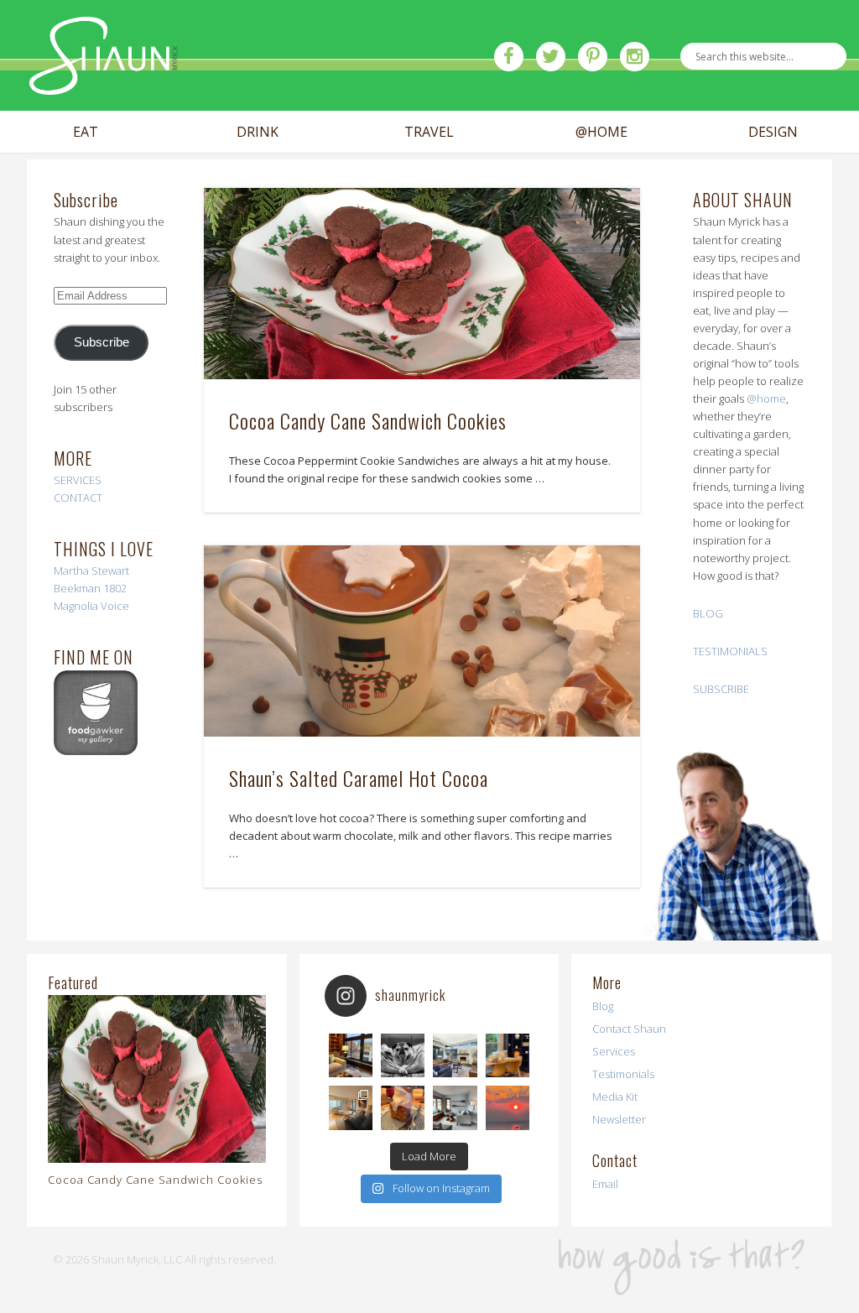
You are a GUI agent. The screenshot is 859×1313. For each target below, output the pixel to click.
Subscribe (101, 342)
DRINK (258, 132)
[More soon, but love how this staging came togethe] (507, 1055)
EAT (85, 132)
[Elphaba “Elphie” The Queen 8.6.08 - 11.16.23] (402, 1055)
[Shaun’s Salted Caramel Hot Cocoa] (422, 641)
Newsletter (619, 1119)
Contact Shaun (629, 1028)
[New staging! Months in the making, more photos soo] (350, 1055)
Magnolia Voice (91, 605)
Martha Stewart (91, 570)
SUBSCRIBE (721, 688)
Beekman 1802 (90, 588)
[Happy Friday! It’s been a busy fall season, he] (454, 1055)
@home (766, 398)
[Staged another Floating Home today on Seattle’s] (454, 1107)
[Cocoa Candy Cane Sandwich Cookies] (422, 283)
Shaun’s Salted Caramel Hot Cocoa (358, 778)
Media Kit (615, 1096)
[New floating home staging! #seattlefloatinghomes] (350, 1107)
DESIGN (773, 132)
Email (605, 1183)
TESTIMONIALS (730, 651)
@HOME (601, 132)
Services (613, 1051)
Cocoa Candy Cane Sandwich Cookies (368, 420)
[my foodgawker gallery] (96, 750)
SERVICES (78, 479)
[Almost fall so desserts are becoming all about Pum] (402, 1107)
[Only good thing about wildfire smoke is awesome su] (507, 1107)
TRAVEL (429, 132)
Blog (602, 1005)
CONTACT (78, 497)
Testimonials (623, 1073)
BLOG (708, 613)
